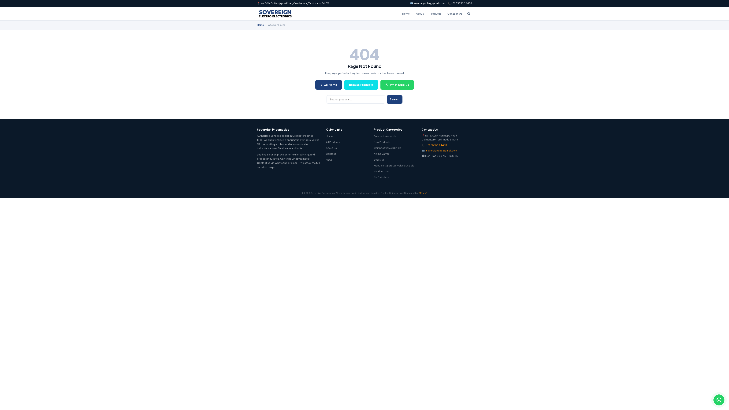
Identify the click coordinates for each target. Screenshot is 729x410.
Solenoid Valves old (385, 136)
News (329, 159)
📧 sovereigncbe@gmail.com (427, 3)
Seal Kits (379, 159)
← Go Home (328, 85)
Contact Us (454, 13)
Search (394, 99)
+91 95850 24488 (436, 145)
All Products (333, 142)
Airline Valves (382, 153)
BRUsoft (423, 193)
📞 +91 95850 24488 (460, 3)
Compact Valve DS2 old (387, 148)
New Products (382, 142)
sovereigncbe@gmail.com (441, 150)
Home (406, 13)
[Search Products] (468, 13)
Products (435, 13)
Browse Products (361, 85)
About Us (331, 148)
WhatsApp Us (399, 85)
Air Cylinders (381, 177)
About (420, 13)
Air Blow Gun (381, 171)
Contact (331, 153)
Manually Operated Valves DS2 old (394, 165)
